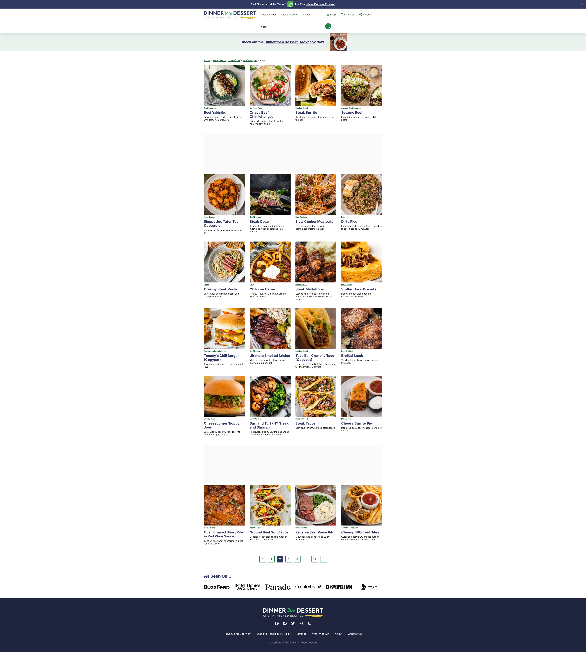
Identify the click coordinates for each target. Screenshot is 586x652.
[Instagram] (301, 623)
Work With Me (320, 633)
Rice (343, 217)
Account (367, 14)
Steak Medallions (309, 289)
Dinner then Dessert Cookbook (290, 42)
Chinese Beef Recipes (351, 108)
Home (207, 60)
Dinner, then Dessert (230, 14)
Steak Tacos (305, 423)
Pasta (206, 285)
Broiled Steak (352, 356)
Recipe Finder (268, 14)
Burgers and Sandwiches (215, 351)
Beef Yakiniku (215, 112)
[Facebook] (285, 623)
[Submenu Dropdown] (268, 26)
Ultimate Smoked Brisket (270, 356)
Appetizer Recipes (349, 528)
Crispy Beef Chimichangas (261, 114)
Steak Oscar (260, 221)
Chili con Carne (262, 289)
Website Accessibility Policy (274, 633)
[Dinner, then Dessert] (293, 612)
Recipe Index (288, 14)
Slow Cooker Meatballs (314, 221)
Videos (306, 14)
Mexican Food (256, 108)
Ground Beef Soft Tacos (269, 532)
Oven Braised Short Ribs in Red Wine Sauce (224, 534)
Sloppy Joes (209, 419)
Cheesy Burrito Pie (356, 423)
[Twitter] (293, 623)
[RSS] (309, 623)
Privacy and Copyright (237, 633)
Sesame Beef (351, 112)
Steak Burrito (306, 112)
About (264, 26)
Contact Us (355, 633)
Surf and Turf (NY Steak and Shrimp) (269, 425)
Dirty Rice (349, 221)
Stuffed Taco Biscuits (358, 289)
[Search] (328, 26)
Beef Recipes (250, 60)
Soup (252, 285)
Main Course (209, 217)
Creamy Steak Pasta (220, 289)
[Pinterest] (276, 623)
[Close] (582, 4)
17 (315, 559)
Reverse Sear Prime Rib (314, 532)
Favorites (349, 14)
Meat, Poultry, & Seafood (226, 60)
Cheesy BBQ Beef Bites (360, 532)
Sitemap (302, 633)
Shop (333, 14)
